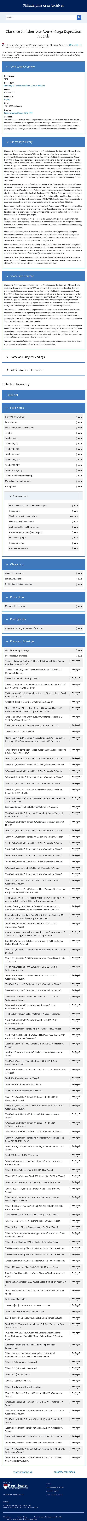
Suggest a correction (64, 1472)
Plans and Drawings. (22, 641)
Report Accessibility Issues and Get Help (48, 1517)
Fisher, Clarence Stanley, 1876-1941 (18, 113)
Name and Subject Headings (27, 357)
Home (48, 1484)
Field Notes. (17, 408)
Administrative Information (26, 370)
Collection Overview (22, 66)
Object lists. (17, 564)
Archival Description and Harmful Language (22, 1519)
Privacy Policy (22, 1517)
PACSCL (6, 1502)
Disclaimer (7, 1517)
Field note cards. (21, 496)
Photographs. (18, 619)
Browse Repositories (55, 1487)
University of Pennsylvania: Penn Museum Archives (24, 86)
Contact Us (75, 45)
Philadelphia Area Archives (43, 5)
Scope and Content (22, 276)
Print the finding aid (23, 1472)
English (7, 99)
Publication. (17, 597)
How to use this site (54, 1495)
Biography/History (21, 142)
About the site (52, 1491)
